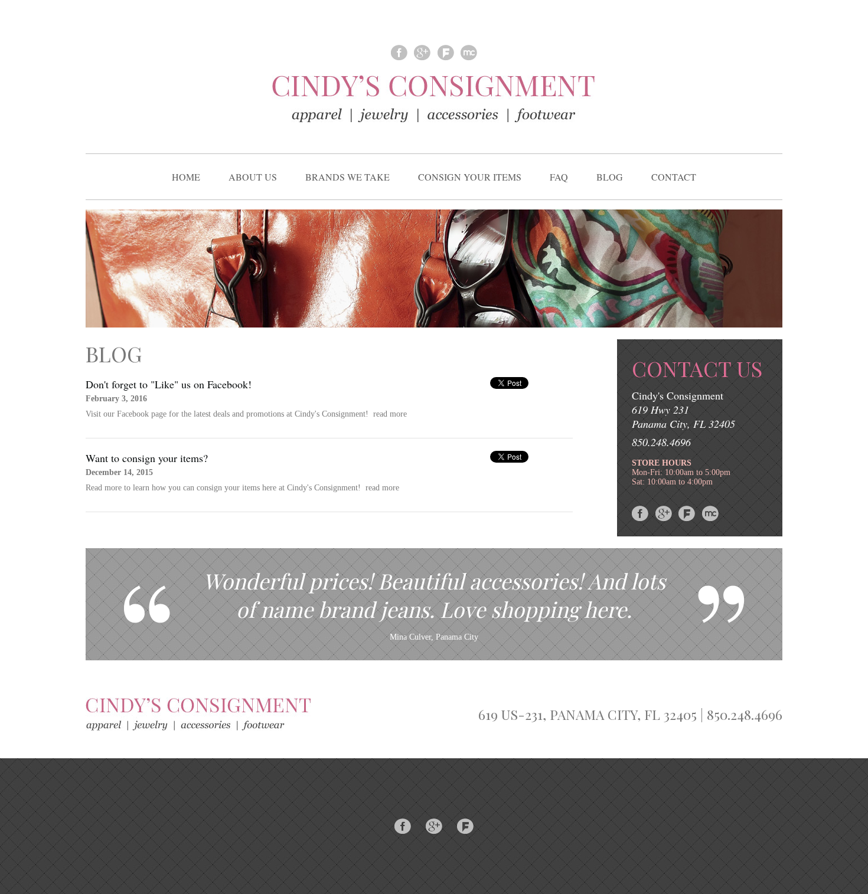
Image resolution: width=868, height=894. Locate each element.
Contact (673, 177)
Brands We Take (347, 177)
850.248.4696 (661, 442)
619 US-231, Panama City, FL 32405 (587, 714)
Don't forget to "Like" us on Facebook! (169, 384)
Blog (609, 177)
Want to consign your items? (147, 458)
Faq (559, 177)
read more (390, 414)
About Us (253, 177)
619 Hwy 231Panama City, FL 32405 (683, 416)
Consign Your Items (469, 177)
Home (186, 177)
